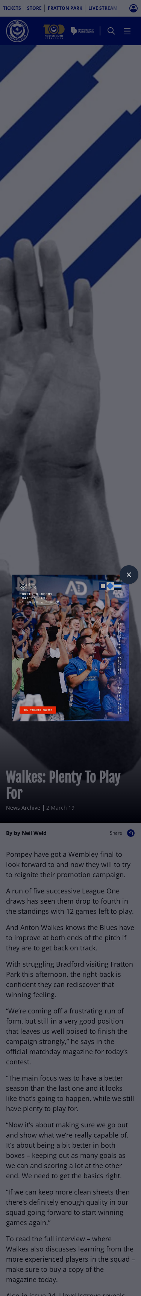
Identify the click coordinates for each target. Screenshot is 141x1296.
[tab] (129, 575)
